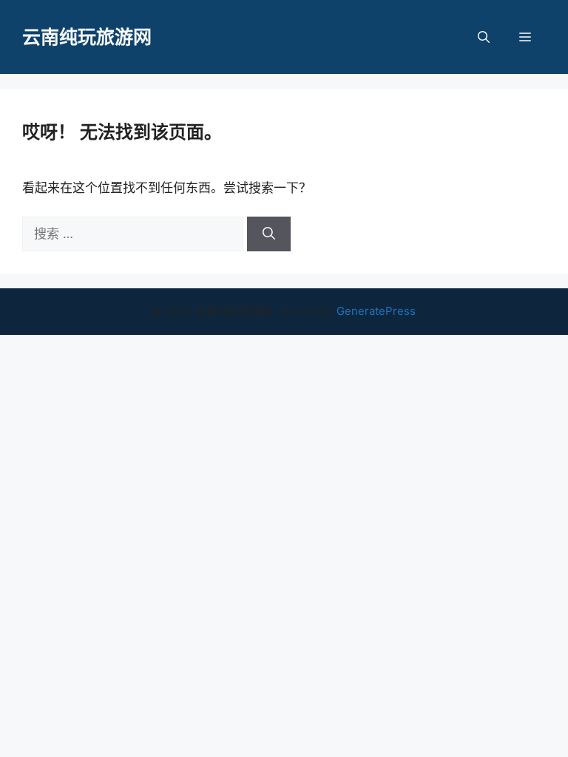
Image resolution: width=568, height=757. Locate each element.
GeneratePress (376, 311)
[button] (483, 37)
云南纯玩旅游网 (87, 37)
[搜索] (269, 234)
